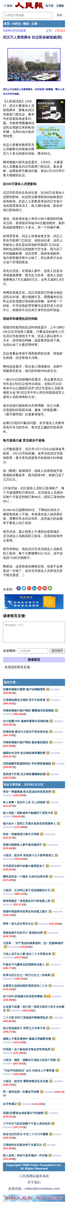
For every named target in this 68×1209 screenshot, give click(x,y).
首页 (7, 23)
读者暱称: (9, 650)
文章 (34, 23)
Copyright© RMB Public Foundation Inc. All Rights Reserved (34, 1166)
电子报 (49, 5)
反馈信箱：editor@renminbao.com (34, 1188)
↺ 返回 (8, 5)
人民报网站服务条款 (34, 1176)
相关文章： (11, 682)
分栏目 (16, 23)
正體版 (60, 5)
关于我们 (34, 1182)
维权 (26, 23)
